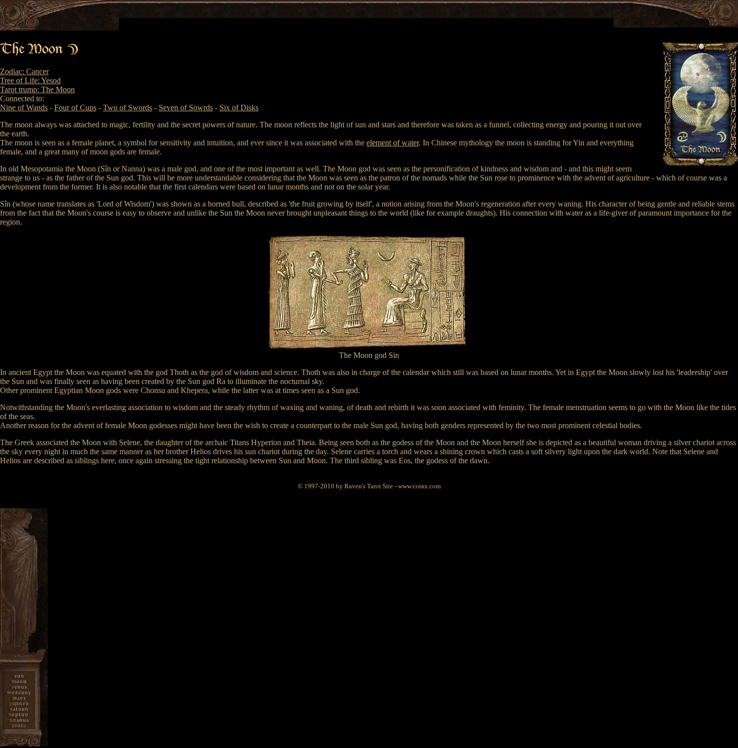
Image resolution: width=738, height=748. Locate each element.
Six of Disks (239, 107)
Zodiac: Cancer (24, 71)
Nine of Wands (24, 107)
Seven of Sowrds (186, 107)
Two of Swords (127, 107)
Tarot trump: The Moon (37, 89)
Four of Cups (75, 107)
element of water (392, 142)
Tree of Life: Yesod (30, 80)
